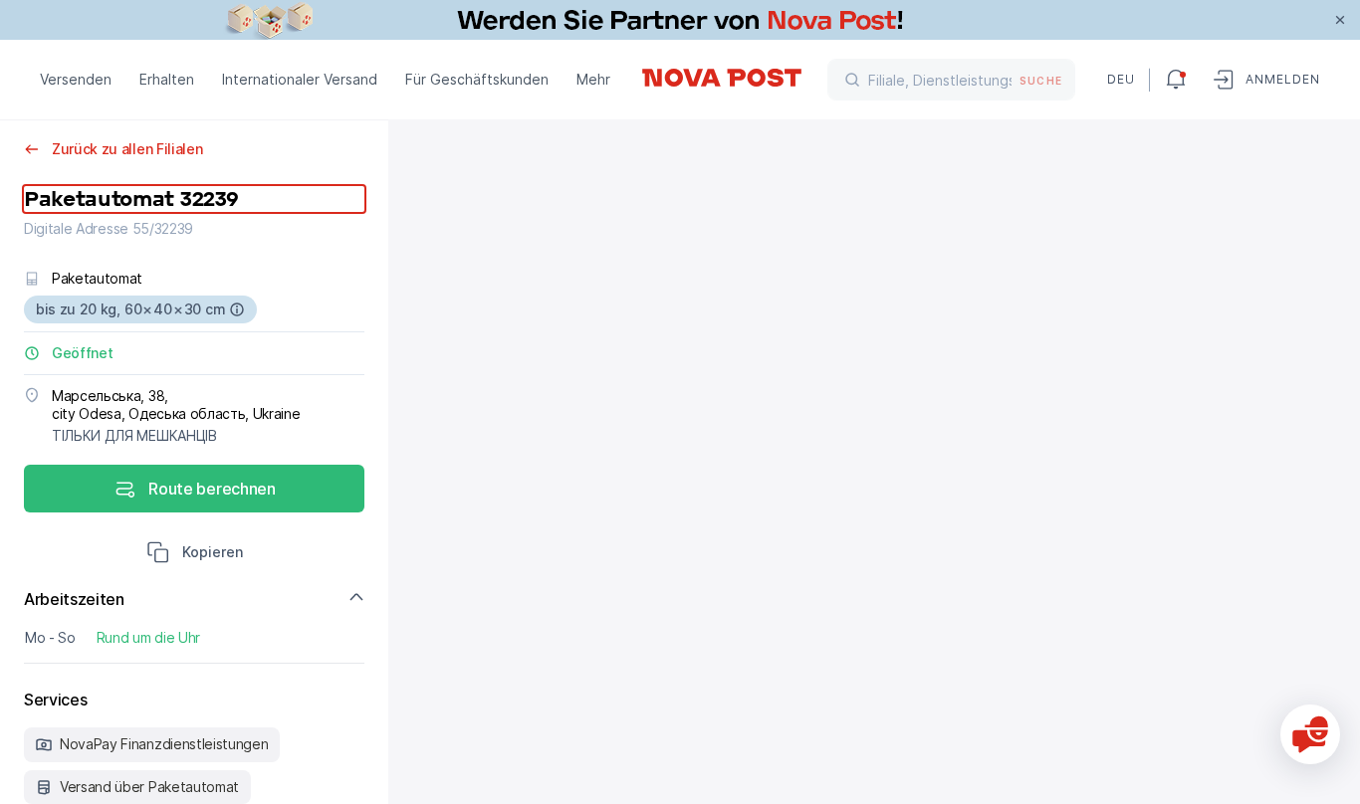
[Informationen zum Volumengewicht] (237, 309)
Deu (1120, 79)
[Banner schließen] (1340, 20)
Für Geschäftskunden (477, 79)
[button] (194, 554)
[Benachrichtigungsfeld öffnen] (1176, 80)
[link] (680, 20)
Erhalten (166, 79)
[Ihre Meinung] (1310, 734)
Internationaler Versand (299, 79)
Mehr (593, 79)
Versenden (76, 79)
